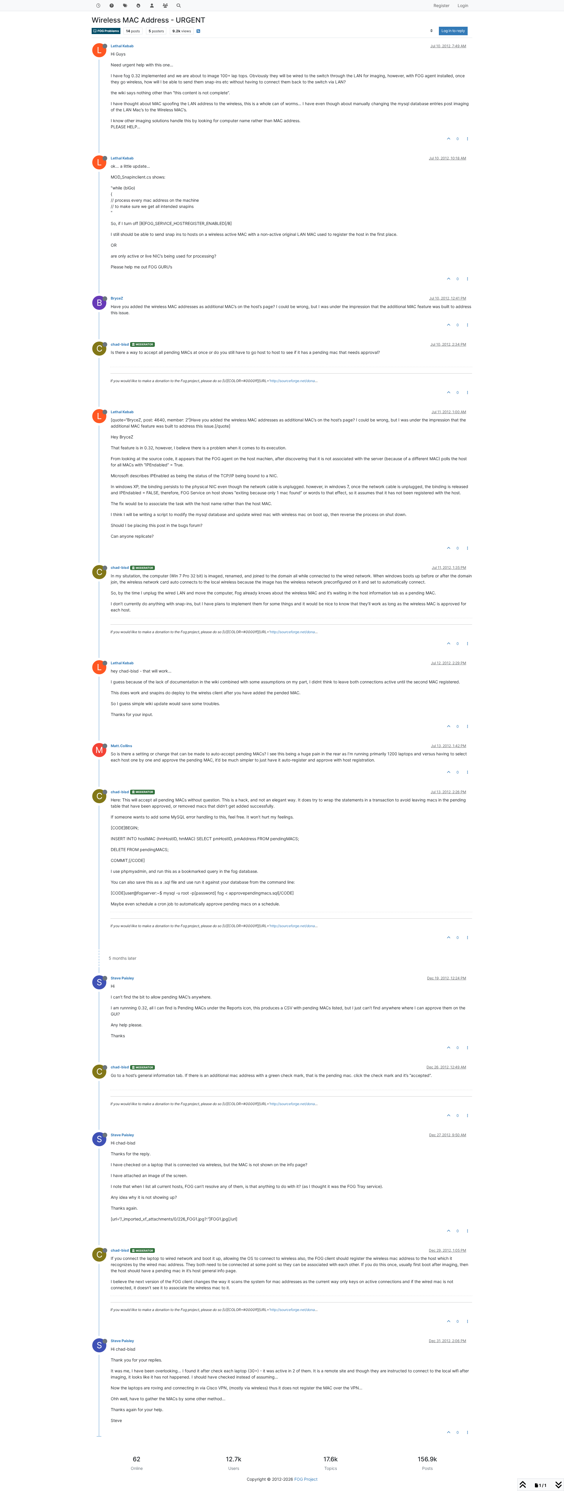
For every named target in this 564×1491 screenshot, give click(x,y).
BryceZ (117, 298)
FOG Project (306, 1479)
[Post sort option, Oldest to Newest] (432, 31)
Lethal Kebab (122, 46)
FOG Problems (108, 31)
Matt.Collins (121, 746)
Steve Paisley (122, 978)
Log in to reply (453, 30)
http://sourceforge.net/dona (292, 381)
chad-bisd (120, 344)
